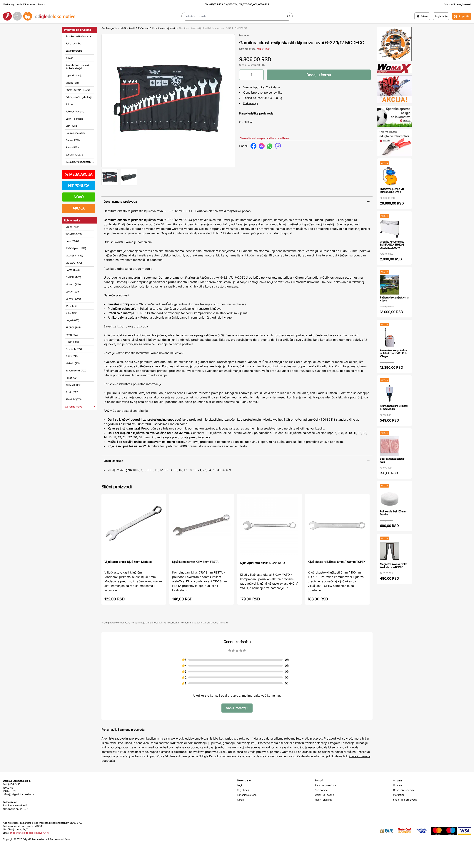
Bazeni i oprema (74, 50)
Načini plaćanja (323, 799)
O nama (397, 785)
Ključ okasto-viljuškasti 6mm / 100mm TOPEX (336, 562)
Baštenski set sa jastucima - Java (394, 299)
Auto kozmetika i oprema (78, 36)
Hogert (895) (72, 320)
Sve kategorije (109, 28)
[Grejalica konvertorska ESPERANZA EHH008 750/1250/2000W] (389, 229)
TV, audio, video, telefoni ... (80, 161)
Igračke (69, 57)
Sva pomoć (321, 790)
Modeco (244, 35)
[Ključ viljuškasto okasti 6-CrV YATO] (269, 527)
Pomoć (41, 4)
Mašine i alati (72, 82)
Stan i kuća (71, 125)
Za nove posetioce (325, 785)
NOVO (79, 197)
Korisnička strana (26, 4)
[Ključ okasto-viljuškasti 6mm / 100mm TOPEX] (337, 526)
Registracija (243, 790)
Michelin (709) (73, 363)
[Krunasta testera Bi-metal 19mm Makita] (389, 393)
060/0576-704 (261, 4)
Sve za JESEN (73, 140)
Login (240, 785)
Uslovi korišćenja (324, 794)
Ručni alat (143, 28)
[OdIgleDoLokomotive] (59, 16)
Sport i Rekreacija (74, 118)
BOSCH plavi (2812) (76, 248)
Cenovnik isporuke (404, 790)
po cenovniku (273, 92)
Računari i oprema (75, 111)
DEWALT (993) (73, 298)
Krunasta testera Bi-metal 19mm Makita (394, 407)
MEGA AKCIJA (78, 174)
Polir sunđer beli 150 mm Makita (393, 513)
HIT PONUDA (78, 185)
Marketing (8, 4)
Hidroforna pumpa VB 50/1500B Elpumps (392, 190)
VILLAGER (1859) (74, 255)
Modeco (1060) (73, 284)
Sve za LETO (72, 147)
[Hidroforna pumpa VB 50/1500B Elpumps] (389, 176)
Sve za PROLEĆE (74, 154)
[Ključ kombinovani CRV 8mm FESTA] (201, 526)
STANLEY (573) (74, 399)
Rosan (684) (72, 377)
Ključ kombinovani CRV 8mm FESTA (195, 562)
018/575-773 (216, 4)
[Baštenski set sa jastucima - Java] (389, 285)
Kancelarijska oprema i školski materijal (77, 67)
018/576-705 (245, 4)
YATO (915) (71, 305)
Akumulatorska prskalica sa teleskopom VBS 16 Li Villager (393, 353)
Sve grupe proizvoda (405, 799)
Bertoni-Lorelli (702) (76, 370)
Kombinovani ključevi (163, 28)
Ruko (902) (71, 313)
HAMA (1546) (73, 269)
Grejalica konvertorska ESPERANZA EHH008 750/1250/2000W (392, 244)
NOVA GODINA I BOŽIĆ (78, 89)
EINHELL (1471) (73, 277)
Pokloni (69, 104)
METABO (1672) (74, 262)
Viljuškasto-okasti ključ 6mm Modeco (128, 562)
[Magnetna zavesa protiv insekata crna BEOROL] (389, 551)
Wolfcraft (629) (73, 384)
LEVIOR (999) (72, 291)
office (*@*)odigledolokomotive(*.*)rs (29, 832)
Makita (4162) (72, 226)
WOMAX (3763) (74, 234)
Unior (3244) (72, 241)
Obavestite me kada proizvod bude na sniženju (264, 138)
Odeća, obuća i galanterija (79, 97)
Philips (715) (72, 356)
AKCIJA (79, 208)
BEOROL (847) (73, 327)
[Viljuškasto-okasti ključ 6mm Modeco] (133, 526)
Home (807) (72, 334)
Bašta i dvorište (73, 43)
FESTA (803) (72, 341)
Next (241, 100)
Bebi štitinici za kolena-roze (392, 460)
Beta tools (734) (74, 349)
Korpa (240, 799)
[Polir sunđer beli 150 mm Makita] (389, 498)
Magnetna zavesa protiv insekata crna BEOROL (393, 565)
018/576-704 (231, 4)
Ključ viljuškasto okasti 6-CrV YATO (262, 563)
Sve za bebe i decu (75, 132)
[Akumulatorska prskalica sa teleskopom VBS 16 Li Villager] (389, 337)
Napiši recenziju (237, 708)
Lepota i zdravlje (74, 75)
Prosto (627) (72, 392)
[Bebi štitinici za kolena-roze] (389, 446)
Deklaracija (250, 103)
